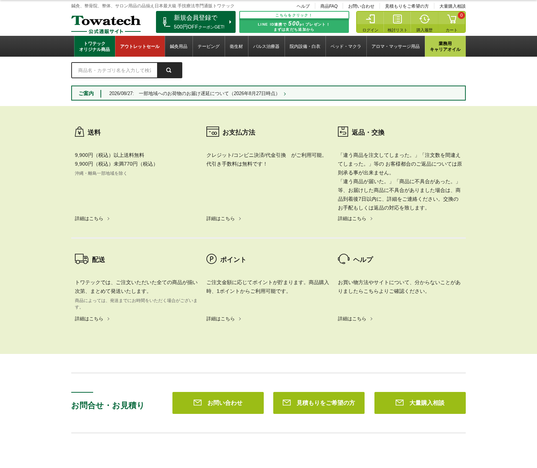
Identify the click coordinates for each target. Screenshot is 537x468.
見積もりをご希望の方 (407, 6)
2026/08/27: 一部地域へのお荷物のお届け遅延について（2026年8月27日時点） (194, 93)
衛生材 (236, 46)
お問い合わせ (361, 6)
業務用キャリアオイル (445, 46)
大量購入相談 (452, 6)
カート (452, 30)
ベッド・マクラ (346, 46)
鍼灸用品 (178, 46)
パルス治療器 (266, 46)
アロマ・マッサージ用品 (396, 46)
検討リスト (398, 30)
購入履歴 (424, 30)
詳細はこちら (89, 218)
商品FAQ (329, 6)
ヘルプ (303, 6)
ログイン (370, 30)
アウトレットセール (140, 46)
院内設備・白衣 (305, 46)
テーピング (209, 46)
